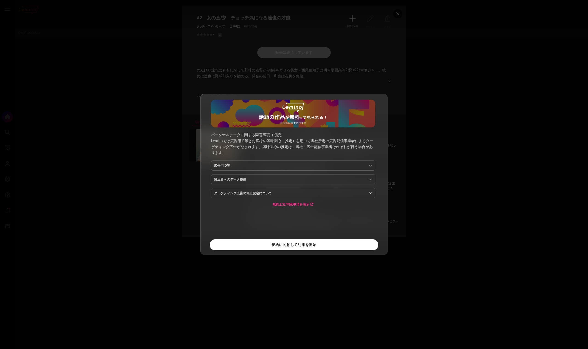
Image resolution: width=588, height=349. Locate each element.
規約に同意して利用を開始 (293, 244)
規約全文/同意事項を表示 (291, 204)
